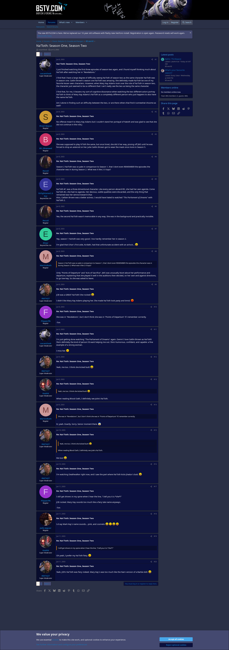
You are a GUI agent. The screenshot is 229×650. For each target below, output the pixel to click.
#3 (156, 134)
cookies (55, 639)
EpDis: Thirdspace (173, 59)
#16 (155, 464)
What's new (64, 22)
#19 (155, 536)
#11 (155, 329)
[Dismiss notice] (190, 33)
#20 (155, 562)
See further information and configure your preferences (61, 644)
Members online (169, 87)
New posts (40, 27)
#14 (155, 405)
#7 (156, 229)
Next (46, 54)
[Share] (152, 59)
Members (80, 22)
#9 (156, 284)
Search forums (52, 27)
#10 (155, 307)
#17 (155, 486)
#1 (156, 59)
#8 (156, 251)
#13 (155, 379)
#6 (156, 206)
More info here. (45, 35)
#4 (156, 157)
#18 (155, 514)
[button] (72, 22)
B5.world (168, 66)
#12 (155, 357)
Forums (51, 22)
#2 (156, 112)
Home (41, 22)
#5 (156, 179)
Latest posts (167, 54)
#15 (155, 430)
